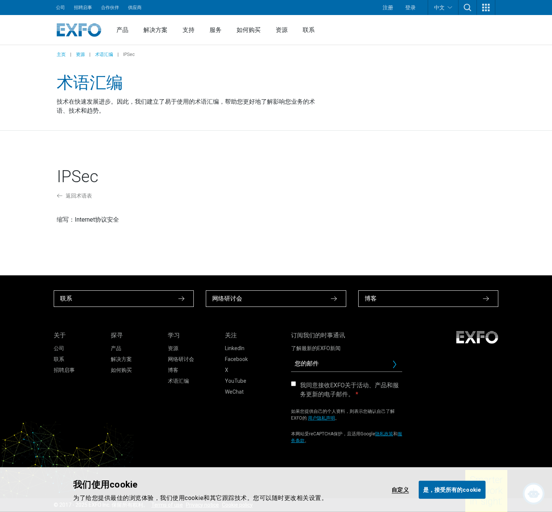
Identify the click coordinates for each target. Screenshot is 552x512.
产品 (122, 29)
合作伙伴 (110, 7)
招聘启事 (83, 7)
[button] (467, 7)
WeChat (234, 392)
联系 (309, 29)
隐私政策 (384, 433)
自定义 (400, 489)
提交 (397, 366)
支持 (188, 29)
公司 (60, 7)
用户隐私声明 (321, 418)
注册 (388, 8)
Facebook (236, 359)
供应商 (135, 7)
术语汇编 (104, 54)
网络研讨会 (181, 359)
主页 (61, 54)
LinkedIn (234, 348)
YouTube (235, 381)
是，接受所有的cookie (452, 489)
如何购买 (249, 29)
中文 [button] (439, 8)
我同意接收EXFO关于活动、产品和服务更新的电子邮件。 (349, 390)
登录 (410, 8)
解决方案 (155, 29)
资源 (282, 29)
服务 (216, 29)
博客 (173, 370)
